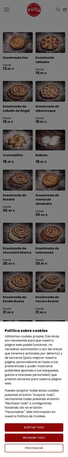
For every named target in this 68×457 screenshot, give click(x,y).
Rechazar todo (34, 438)
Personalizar (34, 448)
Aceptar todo (34, 427)
